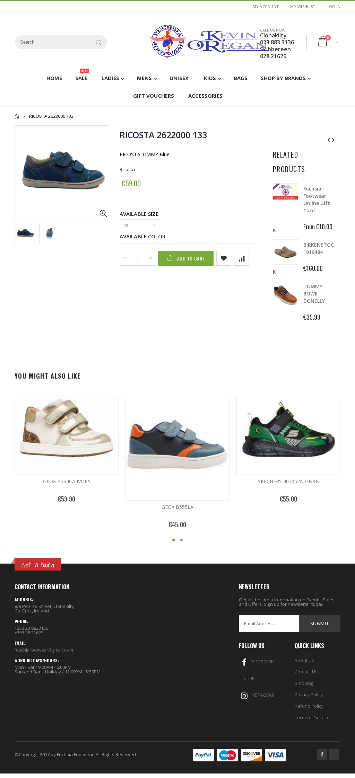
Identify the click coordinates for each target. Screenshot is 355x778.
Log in (333, 6)
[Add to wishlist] (223, 258)
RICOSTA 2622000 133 (163, 135)
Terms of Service (312, 717)
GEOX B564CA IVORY (66, 481)
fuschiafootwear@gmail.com (44, 650)
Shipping (304, 683)
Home (17, 116)
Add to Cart (191, 258)
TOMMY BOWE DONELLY (314, 293)
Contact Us (306, 672)
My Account (266, 6)
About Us (304, 660)
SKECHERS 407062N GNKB (288, 481)
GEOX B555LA (177, 507)
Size (153, 213)
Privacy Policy (309, 694)
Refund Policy (309, 706)
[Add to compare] (241, 258)
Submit (319, 623)
